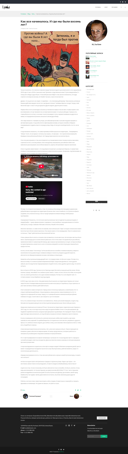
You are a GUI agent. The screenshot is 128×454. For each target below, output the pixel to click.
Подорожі (89, 159)
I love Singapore (93, 70)
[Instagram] (122, 2)
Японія (88, 193)
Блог (106, 7)
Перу (88, 157)
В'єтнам (89, 110)
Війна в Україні (90, 112)
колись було (90, 133)
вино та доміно (90, 115)
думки (88, 120)
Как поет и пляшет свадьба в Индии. (98, 61)
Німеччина (89, 151)
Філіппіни (89, 177)
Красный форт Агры (94, 75)
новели (88, 154)
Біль (33, 14)
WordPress (61, 451)
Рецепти (89, 162)
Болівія (89, 107)
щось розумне (90, 190)
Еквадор (89, 123)
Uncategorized (90, 89)
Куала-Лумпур (90, 138)
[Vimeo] (125, 2)
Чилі (88, 183)
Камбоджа (89, 128)
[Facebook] (120, 2)
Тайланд (89, 170)
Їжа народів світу (91, 94)
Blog (29, 14)
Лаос (88, 141)
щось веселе (90, 188)
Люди (88, 144)
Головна (98, 7)
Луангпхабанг (93, 56)
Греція (88, 118)
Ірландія (89, 99)
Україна (89, 175)
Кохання (89, 136)
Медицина (89, 146)
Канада (88, 131)
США (88, 167)
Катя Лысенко (34, 28)
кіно (88, 125)
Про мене (114, 7)
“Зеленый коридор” (35, 396)
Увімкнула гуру (90, 172)
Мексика (89, 149)
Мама (71, 396)
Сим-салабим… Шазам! (95, 65)
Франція (89, 180)
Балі (88, 105)
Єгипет (88, 92)
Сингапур (89, 164)
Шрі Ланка (89, 185)
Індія (88, 97)
